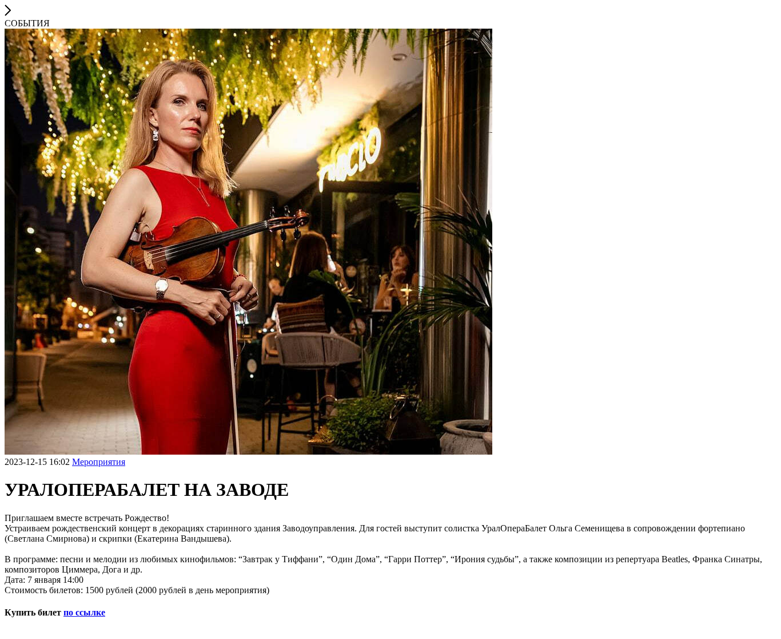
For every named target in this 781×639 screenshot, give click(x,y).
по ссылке (84, 612)
